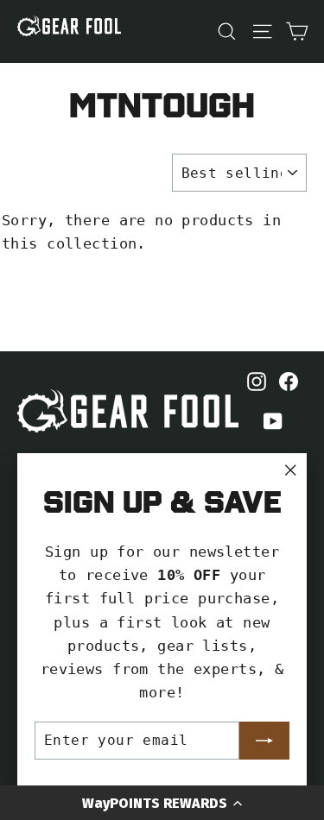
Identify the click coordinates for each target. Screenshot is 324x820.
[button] (162, 802)
